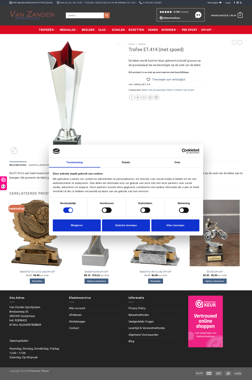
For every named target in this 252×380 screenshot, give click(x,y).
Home (132, 44)
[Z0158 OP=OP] (215, 233)
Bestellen (37, 281)
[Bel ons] (241, 3)
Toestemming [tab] (74, 162)
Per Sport (189, 29)
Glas (102, 29)
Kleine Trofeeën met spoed (180, 90)
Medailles (68, 29)
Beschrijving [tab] (17, 165)
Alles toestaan (175, 225)
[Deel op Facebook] (132, 97)
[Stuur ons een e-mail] (238, 3)
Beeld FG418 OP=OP (96, 271)
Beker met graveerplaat (154, 90)
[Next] (242, 244)
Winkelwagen (77, 321)
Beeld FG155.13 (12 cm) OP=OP (37, 271)
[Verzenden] (107, 15)
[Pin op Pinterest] (150, 97)
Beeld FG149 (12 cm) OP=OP (155, 271)
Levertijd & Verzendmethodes (147, 328)
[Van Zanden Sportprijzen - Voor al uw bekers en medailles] (35, 15)
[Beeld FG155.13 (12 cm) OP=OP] (37, 233)
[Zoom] (14, 150)
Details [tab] (126, 162)
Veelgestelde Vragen (141, 321)
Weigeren (77, 225)
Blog (131, 341)
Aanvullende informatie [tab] (45, 165)
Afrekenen (75, 314)
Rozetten (136, 29)
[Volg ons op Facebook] (234, 3)
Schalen (118, 29)
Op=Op (206, 29)
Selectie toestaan (126, 225)
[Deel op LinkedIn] (156, 97)
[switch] (107, 210)
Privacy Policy (137, 308)
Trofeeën (46, 29)
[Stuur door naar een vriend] (144, 97)
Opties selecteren (96, 281)
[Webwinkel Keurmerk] (205, 321)
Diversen (168, 29)
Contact (74, 328)
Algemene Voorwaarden (143, 334)
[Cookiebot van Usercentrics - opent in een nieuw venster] (184, 151)
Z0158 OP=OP (215, 271)
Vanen (153, 29)
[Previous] (9, 244)
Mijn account (77, 308)
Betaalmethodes (139, 314)
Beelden (88, 29)
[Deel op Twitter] (138, 97)
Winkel (141, 44)
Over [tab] (177, 162)
